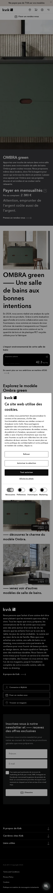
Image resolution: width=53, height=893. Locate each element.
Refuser (26, 454)
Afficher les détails (26, 479)
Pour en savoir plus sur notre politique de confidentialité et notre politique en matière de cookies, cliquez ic (26, 443)
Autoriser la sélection (26, 463)
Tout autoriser (26, 472)
